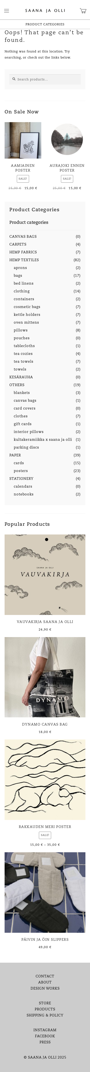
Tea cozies (23, 354)
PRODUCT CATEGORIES (45, 24)
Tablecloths (24, 346)
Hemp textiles (24, 260)
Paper (15, 455)
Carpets (17, 244)
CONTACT (45, 976)
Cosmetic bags (27, 307)
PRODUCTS (45, 1009)
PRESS (45, 1042)
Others (16, 385)
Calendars (23, 486)
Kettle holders (27, 315)
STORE (45, 1003)
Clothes (21, 416)
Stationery (21, 479)
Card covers (25, 408)
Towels (20, 369)
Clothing (22, 291)
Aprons (20, 268)
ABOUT (45, 982)
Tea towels (23, 362)
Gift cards (23, 424)
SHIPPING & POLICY (45, 1015)
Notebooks (24, 494)
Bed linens (24, 283)
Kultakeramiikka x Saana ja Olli (43, 440)
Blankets (22, 393)
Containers (24, 299)
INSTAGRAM (45, 1030)
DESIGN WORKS (45, 988)
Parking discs (26, 447)
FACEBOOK (45, 1036)
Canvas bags (23, 237)
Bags (18, 276)
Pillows (21, 330)
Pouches (22, 338)
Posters (21, 471)
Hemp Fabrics (23, 252)
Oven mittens (26, 323)
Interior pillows (29, 432)
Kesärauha (21, 377)
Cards (19, 463)
